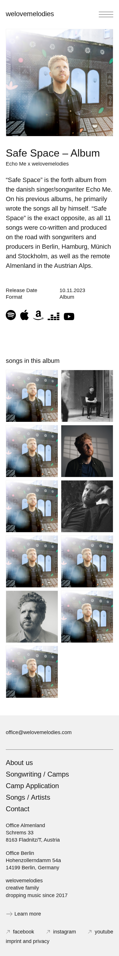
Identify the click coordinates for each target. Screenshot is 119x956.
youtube (104, 932)
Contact (17, 809)
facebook (23, 932)
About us (19, 762)
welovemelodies (30, 14)
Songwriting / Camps (37, 774)
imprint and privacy (27, 941)
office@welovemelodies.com (39, 732)
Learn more (27, 914)
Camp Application (32, 786)
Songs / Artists (28, 797)
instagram (64, 932)
